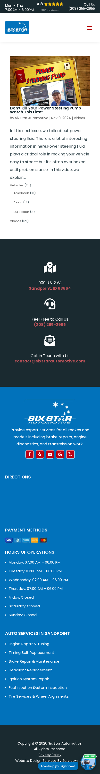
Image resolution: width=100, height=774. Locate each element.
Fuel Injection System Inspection (38, 687)
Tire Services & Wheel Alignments (39, 696)
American (21, 193)
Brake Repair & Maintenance (34, 661)
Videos (79, 118)
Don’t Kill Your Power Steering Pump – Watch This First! (47, 110)
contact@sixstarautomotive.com (50, 361)
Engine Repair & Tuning (29, 643)
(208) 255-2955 (50, 324)
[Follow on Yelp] (40, 454)
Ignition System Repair (29, 678)
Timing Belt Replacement (31, 652)
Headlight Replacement (30, 670)
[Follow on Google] (60, 454)
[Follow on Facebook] (29, 454)
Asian (18, 202)
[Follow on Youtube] (50, 454)
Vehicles (17, 185)
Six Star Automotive (31, 118)
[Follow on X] (70, 454)
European (21, 211)
